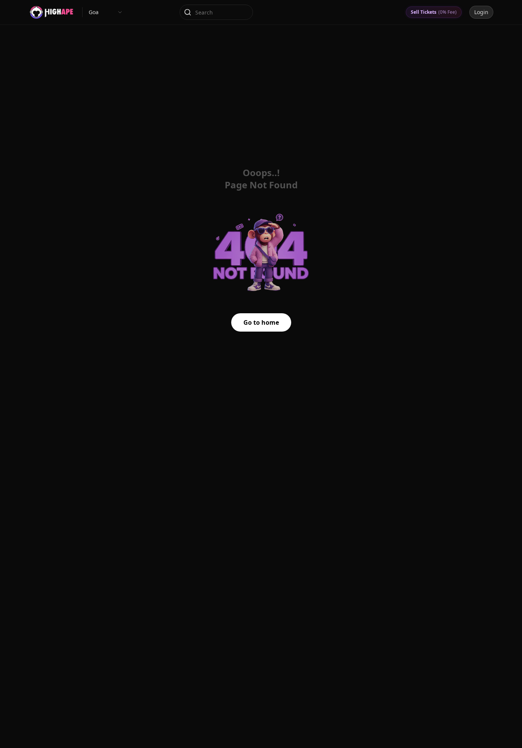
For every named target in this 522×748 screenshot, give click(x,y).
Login (481, 12)
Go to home (261, 322)
